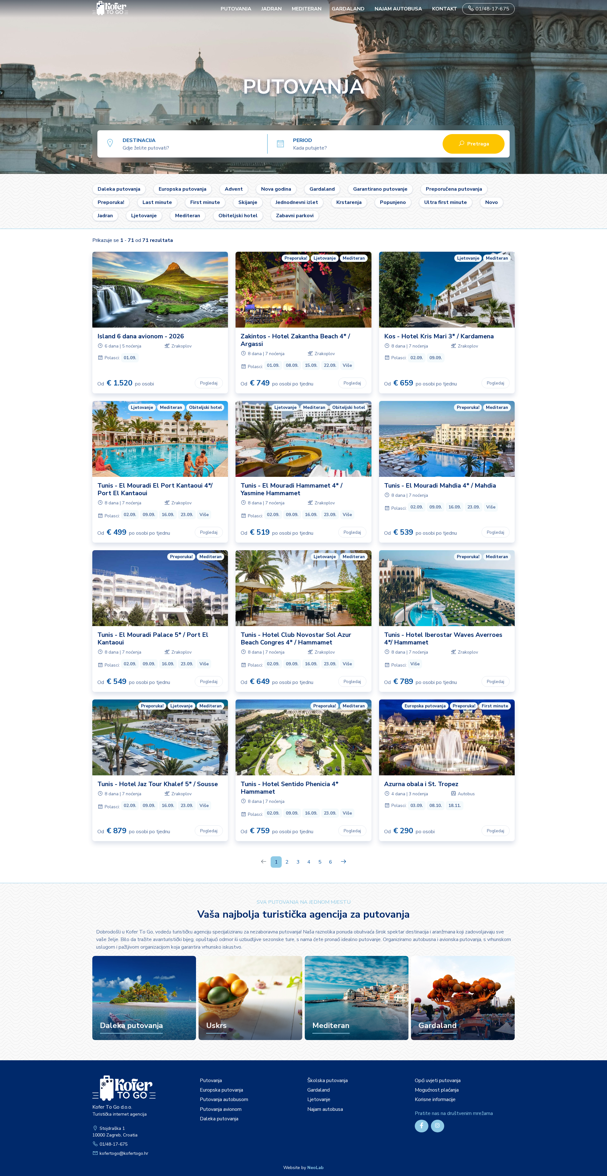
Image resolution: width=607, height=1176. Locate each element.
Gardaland (348, 8)
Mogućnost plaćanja (437, 1090)
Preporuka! (111, 202)
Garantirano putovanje (380, 189)
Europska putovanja (182, 189)
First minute (205, 202)
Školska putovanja (327, 1080)
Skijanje (247, 202)
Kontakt (444, 8)
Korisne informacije (435, 1099)
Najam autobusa (398, 8)
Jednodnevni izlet (297, 202)
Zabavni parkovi (295, 215)
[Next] (343, 862)
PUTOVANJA (236, 8)
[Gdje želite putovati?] (195, 143)
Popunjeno (393, 202)
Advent (234, 189)
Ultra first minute (445, 202)
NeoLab (315, 1168)
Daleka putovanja (119, 189)
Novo (491, 202)
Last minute (157, 202)
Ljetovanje (144, 215)
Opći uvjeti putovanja (438, 1080)
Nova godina (276, 189)
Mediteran (307, 8)
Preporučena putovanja (454, 189)
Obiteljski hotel (238, 215)
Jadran (271, 8)
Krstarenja (349, 202)
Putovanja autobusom (224, 1099)
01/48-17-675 (491, 8)
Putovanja (211, 1080)
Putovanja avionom (221, 1109)
